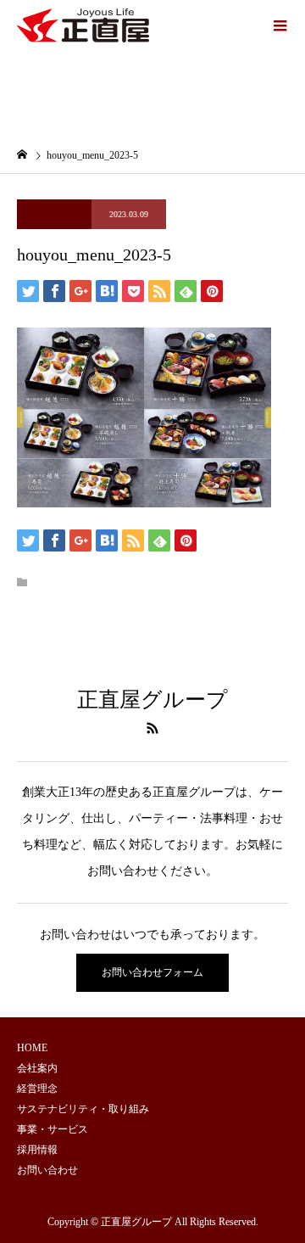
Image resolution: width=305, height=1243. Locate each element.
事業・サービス (52, 1129)
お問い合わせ (47, 1170)
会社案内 (37, 1068)
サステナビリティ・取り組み (83, 1109)
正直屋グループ (152, 699)
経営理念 (37, 1089)
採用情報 (37, 1150)
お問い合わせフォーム (152, 972)
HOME (32, 1048)
